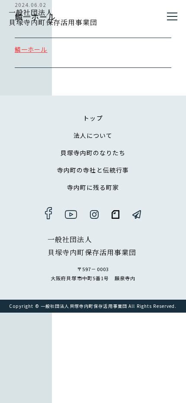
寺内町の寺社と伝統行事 (93, 170)
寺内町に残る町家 (93, 187)
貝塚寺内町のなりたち (92, 152)
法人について (93, 135)
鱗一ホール (31, 49)
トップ (93, 118)
